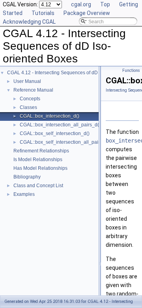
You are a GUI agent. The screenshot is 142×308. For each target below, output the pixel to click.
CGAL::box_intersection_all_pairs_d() (60, 125)
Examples (24, 194)
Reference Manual (33, 90)
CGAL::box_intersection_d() (49, 116)
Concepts (30, 98)
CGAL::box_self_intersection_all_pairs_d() (65, 142)
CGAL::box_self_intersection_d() (55, 133)
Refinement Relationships (41, 151)
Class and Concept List (38, 185)
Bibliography (27, 177)
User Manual (27, 81)
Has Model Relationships (40, 168)
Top (105, 4)
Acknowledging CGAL (29, 22)
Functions (131, 70)
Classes (28, 107)
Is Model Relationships (37, 159)
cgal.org (81, 4)
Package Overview (87, 13)
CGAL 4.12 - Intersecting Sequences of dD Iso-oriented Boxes (73, 72)
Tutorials (43, 13)
